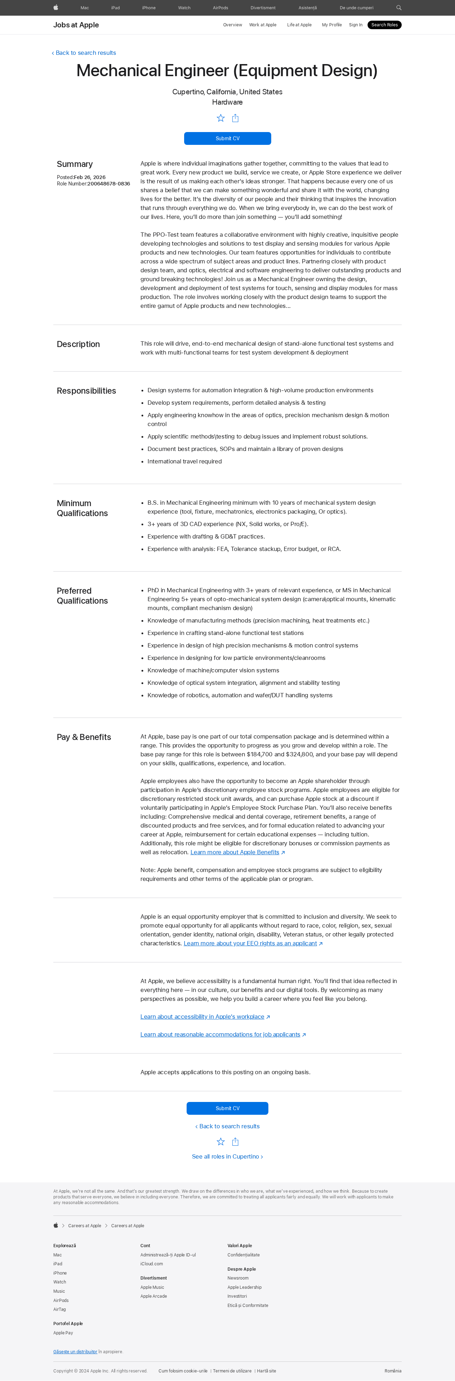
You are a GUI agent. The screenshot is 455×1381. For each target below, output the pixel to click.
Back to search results (86, 52)
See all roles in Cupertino (225, 1156)
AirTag (59, 1309)
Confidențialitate (244, 1255)
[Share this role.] (235, 118)
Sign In (355, 24)
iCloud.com (151, 1263)
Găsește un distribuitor (75, 1351)
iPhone (60, 1273)
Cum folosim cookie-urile (183, 1371)
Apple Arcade (153, 1296)
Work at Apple (263, 24)
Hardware (227, 102)
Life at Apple (299, 24)
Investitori (237, 1296)
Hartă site (266, 1371)
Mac (57, 1255)
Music (59, 1291)
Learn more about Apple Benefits (235, 852)
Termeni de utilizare (232, 1371)
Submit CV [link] (228, 138)
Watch (59, 1282)
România (393, 1371)
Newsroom (238, 1278)
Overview (232, 24)
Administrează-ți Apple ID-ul (168, 1255)
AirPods (61, 1300)
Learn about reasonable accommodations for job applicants (220, 1034)
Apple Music (152, 1287)
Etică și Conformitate (248, 1305)
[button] (399, 8)
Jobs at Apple (76, 25)
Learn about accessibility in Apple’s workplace (202, 1016)
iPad (57, 1263)
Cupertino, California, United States (227, 91)
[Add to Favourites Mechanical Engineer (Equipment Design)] (220, 118)
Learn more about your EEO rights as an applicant (250, 943)
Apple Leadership (245, 1287)
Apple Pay (63, 1332)
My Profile (332, 24)
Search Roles (384, 24)
